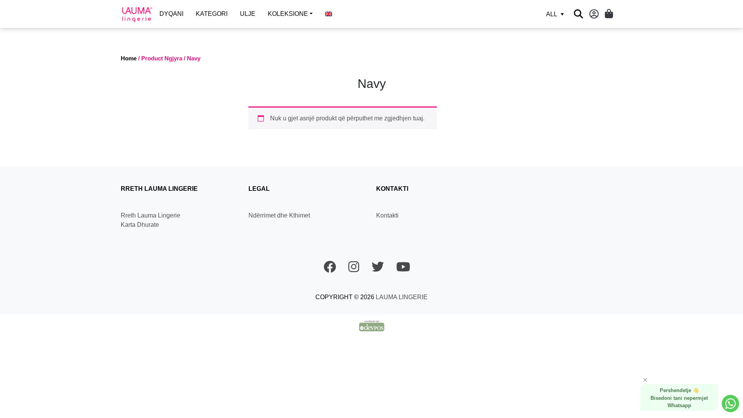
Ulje (247, 13)
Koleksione (288, 13)
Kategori (212, 13)
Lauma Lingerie (401, 297)
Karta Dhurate (140, 224)
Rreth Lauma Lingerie (150, 215)
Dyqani (171, 13)
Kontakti (387, 215)
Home (129, 58)
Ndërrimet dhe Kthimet (279, 215)
